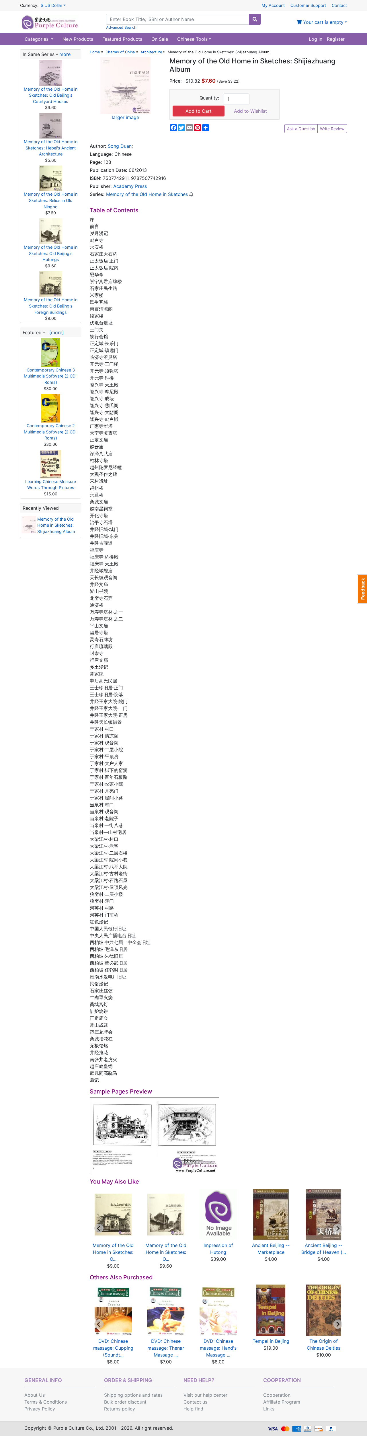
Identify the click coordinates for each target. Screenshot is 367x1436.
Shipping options (122, 1395)
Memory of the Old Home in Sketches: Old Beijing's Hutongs (50, 253)
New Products (78, 39)
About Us (34, 1395)
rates (157, 1395)
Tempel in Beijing (271, 1341)
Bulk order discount (125, 1402)
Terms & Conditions (45, 1402)
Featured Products (122, 39)
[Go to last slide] (99, 1228)
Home (95, 52)
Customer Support (308, 5)
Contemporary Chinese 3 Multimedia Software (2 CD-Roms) (50, 376)
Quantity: (209, 98)
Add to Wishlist (250, 111)
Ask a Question (301, 128)
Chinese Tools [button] (192, 39)
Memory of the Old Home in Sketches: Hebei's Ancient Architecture (50, 147)
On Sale (159, 39)
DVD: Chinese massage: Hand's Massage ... (218, 1348)
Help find (193, 1409)
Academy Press (130, 186)
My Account (273, 5)
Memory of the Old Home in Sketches (147, 194)
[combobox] (177, 19)
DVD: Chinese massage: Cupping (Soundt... (113, 1348)
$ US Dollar (51, 5)
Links (268, 1409)
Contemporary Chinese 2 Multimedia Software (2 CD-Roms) (50, 431)
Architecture (151, 52)
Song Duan (120, 146)
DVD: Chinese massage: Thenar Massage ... (165, 1348)
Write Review (332, 128)
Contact (339, 5)
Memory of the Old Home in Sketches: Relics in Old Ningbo (50, 200)
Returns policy (119, 1409)
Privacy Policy (39, 1409)
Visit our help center (205, 1395)
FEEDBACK (362, 589)
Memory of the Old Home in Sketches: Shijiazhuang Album (56, 525)
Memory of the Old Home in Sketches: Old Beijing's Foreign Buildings (50, 305)
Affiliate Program (281, 1402)
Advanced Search (121, 27)
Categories (37, 39)
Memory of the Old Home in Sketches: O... (113, 1252)
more (65, 54)
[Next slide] (337, 1228)
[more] (55, 332)
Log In (315, 39)
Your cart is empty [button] (322, 22)
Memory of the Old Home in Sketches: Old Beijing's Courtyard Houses (50, 95)
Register (336, 39)
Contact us (195, 1402)
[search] (255, 19)
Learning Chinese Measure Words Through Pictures (50, 484)
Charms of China (120, 52)
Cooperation (276, 1395)
